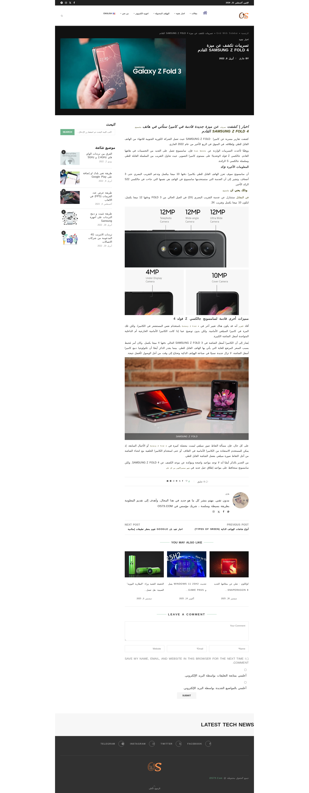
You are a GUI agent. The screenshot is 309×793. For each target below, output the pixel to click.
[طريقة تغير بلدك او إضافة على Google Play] (70, 178)
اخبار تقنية (180, 13)
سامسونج (138, 127)
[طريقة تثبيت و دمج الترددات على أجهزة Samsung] (70, 218)
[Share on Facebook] (182, 481)
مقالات (194, 13)
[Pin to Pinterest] (177, 481)
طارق (241, 58)
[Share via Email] (168, 481)
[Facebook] (74, 2)
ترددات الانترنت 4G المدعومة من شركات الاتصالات (100, 238)
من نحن (125, 13)
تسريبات (223, 127)
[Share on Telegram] (171, 481)
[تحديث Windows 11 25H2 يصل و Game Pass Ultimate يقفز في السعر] (186, 564)
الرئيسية (245, 33)
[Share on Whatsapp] (174, 481)
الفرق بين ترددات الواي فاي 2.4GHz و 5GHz (99, 155)
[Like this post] (187, 481)
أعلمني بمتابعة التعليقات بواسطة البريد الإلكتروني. (215, 675)
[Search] (62, 16)
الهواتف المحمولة (162, 13)
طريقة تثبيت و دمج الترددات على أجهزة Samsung (101, 217)
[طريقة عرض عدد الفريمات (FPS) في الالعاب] (70, 197)
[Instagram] (66, 2)
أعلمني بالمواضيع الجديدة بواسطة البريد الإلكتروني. (214, 688)
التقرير (241, 326)
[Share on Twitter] (180, 481)
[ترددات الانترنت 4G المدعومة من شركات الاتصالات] (70, 239)
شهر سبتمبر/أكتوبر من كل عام (178, 468)
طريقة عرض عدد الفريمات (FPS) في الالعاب (101, 196)
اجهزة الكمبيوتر (142, 13)
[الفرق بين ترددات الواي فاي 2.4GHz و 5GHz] (70, 158)
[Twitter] (70, 2)
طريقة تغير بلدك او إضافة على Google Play (97, 175)
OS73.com (216, 778)
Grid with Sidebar (227, 33)
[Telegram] (61, 2)
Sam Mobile (200, 151)
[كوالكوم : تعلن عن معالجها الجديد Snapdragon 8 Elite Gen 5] (229, 564)
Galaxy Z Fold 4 (190, 326)
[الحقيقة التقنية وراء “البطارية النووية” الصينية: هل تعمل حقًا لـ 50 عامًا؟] (144, 564)
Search (67, 132)
